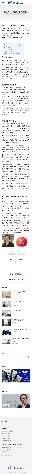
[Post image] (6, 294)
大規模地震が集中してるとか (20, 329)
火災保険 (19, 253)
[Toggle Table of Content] (20, 44)
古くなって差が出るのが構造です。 (13, 53)
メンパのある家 (16, 311)
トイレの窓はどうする (18, 292)
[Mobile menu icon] (3, 2)
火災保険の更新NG (8, 49)
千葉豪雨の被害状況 (18, 320)
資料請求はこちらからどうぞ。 (21, 242)
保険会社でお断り (8, 51)
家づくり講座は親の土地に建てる (20, 340)
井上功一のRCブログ (18, 251)
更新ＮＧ (14, 253)
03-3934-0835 (7, 449)
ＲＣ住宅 (24, 253)
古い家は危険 (7, 47)
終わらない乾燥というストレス (20, 302)
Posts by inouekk (6, 455)
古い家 (9, 253)
